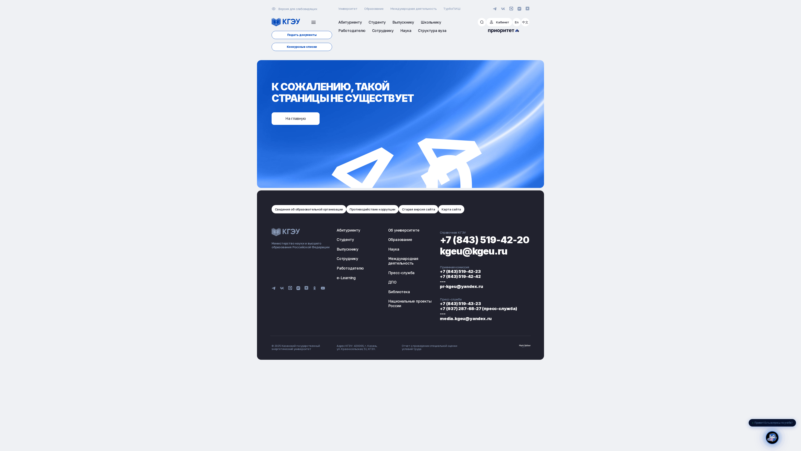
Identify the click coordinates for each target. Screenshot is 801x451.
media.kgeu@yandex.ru (466, 318)
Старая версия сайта (418, 209)
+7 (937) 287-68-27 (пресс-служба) (478, 308)
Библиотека (399, 291)
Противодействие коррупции (372, 209)
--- (442, 281)
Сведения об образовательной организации (309, 209)
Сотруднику (347, 258)
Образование (374, 8)
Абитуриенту (348, 230)
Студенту (345, 239)
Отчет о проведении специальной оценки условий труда (429, 347)
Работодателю (350, 268)
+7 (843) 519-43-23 (460, 303)
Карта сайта (451, 209)
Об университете (403, 230)
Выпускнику (347, 249)
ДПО (392, 282)
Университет (348, 8)
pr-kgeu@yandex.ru (461, 286)
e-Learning (346, 277)
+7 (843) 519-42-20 (484, 240)
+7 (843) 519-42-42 (460, 276)
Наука (393, 249)
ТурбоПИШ (451, 8)
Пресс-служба (401, 272)
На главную (295, 118)
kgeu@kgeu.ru (473, 251)
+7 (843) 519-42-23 (460, 271)
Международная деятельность (413, 8)
